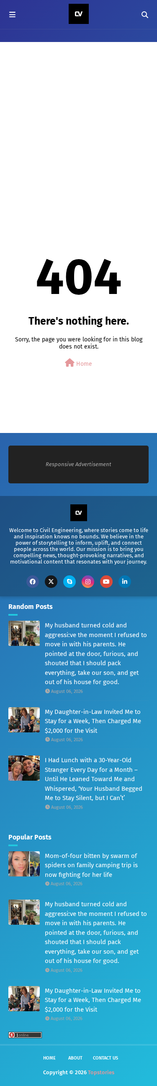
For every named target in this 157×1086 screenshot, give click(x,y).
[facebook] (32, 581)
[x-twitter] (51, 581)
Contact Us (105, 1058)
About (75, 1058)
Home (83, 363)
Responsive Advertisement (78, 464)
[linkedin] (124, 581)
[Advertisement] (78, 131)
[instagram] (88, 581)
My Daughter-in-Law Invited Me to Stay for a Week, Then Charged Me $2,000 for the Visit (93, 721)
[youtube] (106, 581)
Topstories (101, 1072)
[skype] (69, 581)
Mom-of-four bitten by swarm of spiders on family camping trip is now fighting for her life (91, 865)
